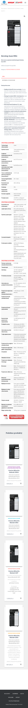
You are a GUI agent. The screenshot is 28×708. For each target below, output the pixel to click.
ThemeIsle (19, 704)
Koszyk (22, 693)
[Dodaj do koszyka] (21, 483)
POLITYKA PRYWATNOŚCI (14, 701)
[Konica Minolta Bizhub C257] (14, 553)
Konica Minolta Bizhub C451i (14, 521)
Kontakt (18, 697)
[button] (24, 16)
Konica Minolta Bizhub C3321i (14, 471)
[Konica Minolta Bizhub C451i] (14, 503)
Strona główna (4, 8)
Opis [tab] (3, 76)
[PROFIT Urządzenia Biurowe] (12, 2)
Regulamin (10, 697)
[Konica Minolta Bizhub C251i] (14, 618)
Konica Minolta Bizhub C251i (14, 636)
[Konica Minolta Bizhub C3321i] (14, 451)
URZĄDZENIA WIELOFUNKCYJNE (14, 468)
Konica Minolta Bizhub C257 (14, 572)
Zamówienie (15, 693)
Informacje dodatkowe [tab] (8, 80)
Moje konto (7, 693)
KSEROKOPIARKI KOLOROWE (14, 8)
